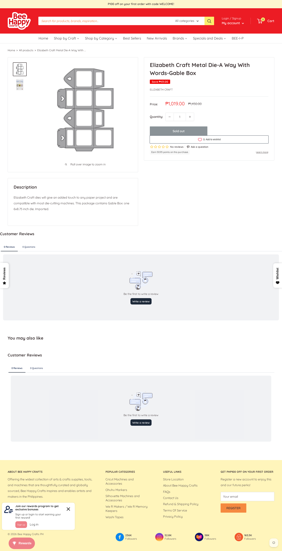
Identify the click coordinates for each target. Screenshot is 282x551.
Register (233, 508)
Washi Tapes (115, 517)
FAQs (166, 492)
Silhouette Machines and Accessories (123, 498)
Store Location (173, 479)
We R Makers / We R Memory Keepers (127, 509)
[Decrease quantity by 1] (170, 117)
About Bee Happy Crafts (180, 485)
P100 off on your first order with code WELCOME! (141, 4)
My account (231, 23)
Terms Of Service (175, 510)
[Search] (209, 21)
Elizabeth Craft (161, 89)
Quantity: (156, 117)
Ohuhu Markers (116, 490)
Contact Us (170, 498)
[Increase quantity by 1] (190, 117)
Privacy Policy (173, 516)
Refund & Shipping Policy (180, 504)
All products (26, 50)
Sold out (179, 131)
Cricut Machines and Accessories (120, 481)
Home (11, 50)
